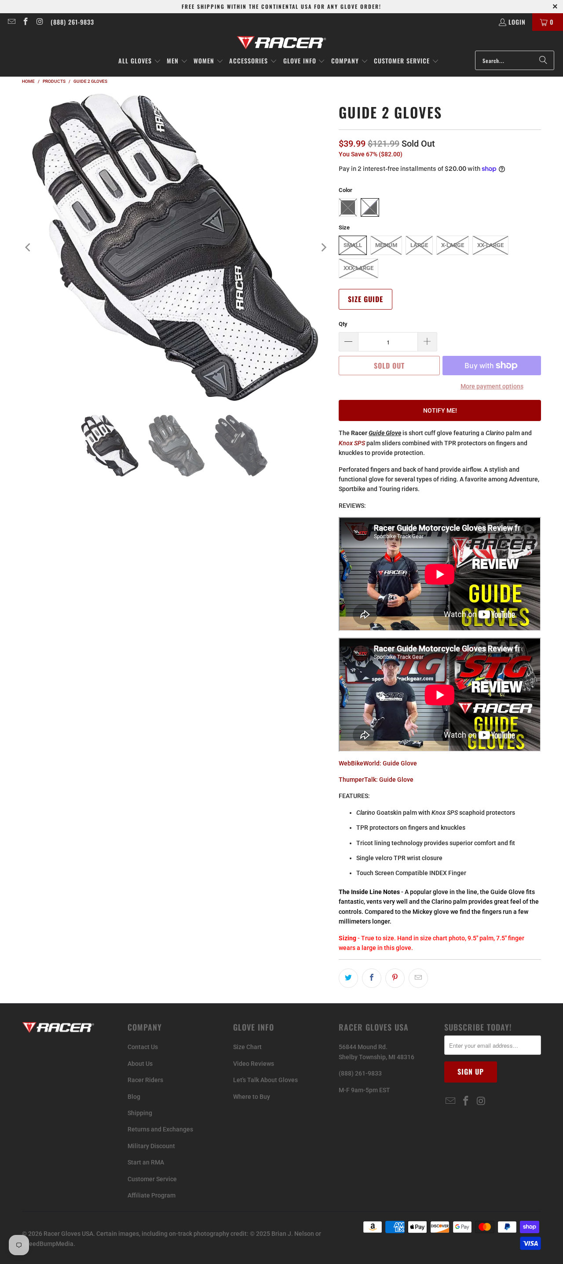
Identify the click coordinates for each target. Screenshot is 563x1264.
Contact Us (143, 1046)
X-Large (452, 245)
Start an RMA (146, 1162)
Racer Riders (145, 1079)
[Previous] (29, 247)
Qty (343, 324)
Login (517, 21)
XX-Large (490, 245)
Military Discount (151, 1145)
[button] (139, 61)
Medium (386, 245)
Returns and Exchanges (160, 1129)
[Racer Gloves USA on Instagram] (39, 21)
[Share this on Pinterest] (395, 978)
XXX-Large (358, 268)
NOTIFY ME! (440, 410)
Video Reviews (253, 1063)
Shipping (140, 1112)
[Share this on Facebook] (371, 978)
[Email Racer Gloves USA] (11, 21)
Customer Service (152, 1179)
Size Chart (247, 1046)
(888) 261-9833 (72, 21)
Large (419, 245)
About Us (140, 1063)
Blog (134, 1096)
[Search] (543, 60)
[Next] (323, 247)
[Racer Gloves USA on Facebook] (25, 21)
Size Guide (365, 299)
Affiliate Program (151, 1195)
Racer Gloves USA (68, 1233)
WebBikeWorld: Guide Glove (378, 763)
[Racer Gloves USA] (282, 43)
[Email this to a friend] (418, 978)
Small (353, 245)
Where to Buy (251, 1096)
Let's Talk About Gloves (265, 1079)
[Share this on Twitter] (348, 978)
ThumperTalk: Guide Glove (376, 779)
